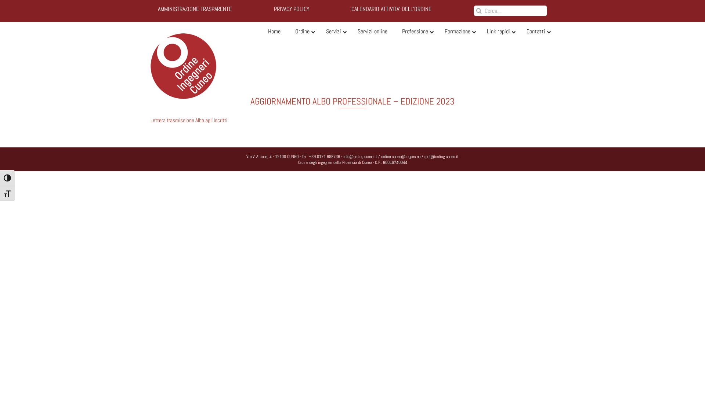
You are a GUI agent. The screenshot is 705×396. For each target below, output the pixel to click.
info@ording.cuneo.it (360, 157)
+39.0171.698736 (324, 157)
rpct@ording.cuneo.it (441, 157)
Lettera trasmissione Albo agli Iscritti (189, 120)
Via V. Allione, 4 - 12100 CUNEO (272, 157)
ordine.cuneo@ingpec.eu (400, 157)
